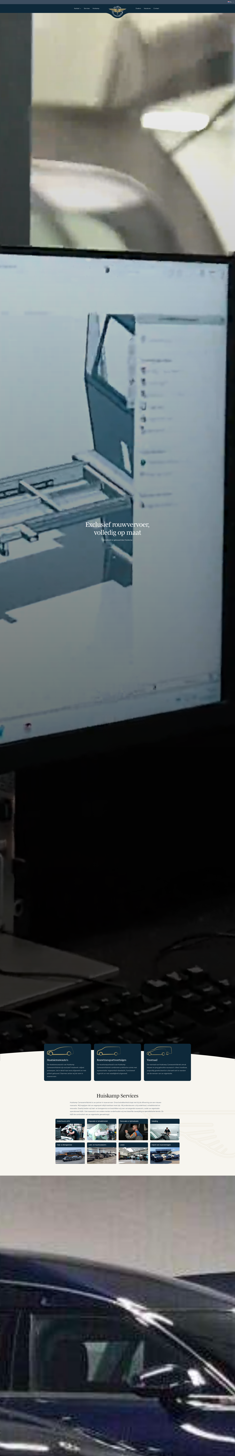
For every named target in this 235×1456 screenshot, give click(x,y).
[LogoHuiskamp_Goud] (117, 6)
